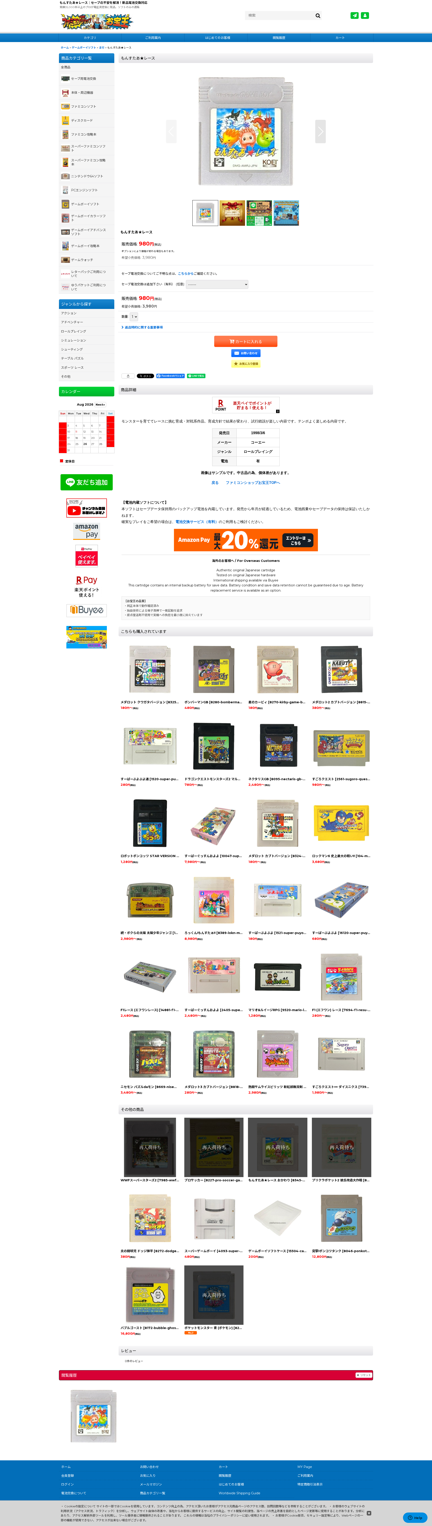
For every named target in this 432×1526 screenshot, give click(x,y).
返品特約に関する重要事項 (144, 327)
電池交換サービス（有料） (197, 522)
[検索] (318, 15)
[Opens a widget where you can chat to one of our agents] (415, 1518)
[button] (171, 131)
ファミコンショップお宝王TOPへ (253, 483)
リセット (365, 1375)
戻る (215, 483)
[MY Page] (365, 15)
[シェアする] (128, 375)
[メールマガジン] (355, 15)
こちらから (186, 274)
